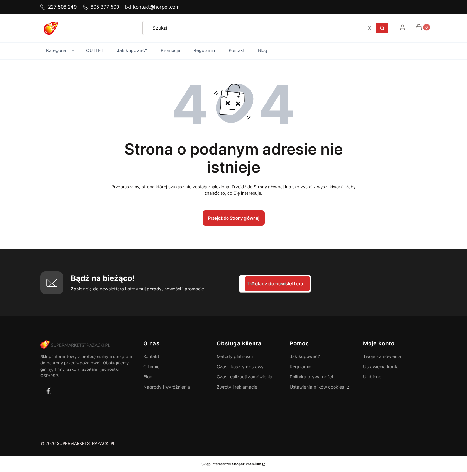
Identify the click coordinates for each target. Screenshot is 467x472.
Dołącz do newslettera (277, 284)
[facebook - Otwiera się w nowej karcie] (47, 390)
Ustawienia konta (381, 366)
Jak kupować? (305, 356)
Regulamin (300, 366)
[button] (382, 28)
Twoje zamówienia (382, 356)
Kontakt (151, 356)
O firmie (151, 366)
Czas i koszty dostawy (240, 366)
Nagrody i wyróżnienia (166, 386)
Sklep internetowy (231, 464)
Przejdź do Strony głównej (233, 218)
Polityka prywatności (311, 376)
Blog (147, 376)
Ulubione (372, 376)
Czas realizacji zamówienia (244, 376)
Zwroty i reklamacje (237, 386)
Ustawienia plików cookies (317, 386)
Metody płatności (235, 356)
